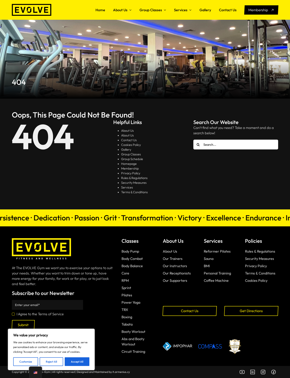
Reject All (51, 361)
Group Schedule (132, 159)
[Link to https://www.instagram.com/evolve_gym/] (263, 372)
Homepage (129, 164)
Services (127, 187)
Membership (130, 168)
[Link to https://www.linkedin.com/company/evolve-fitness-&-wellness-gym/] (252, 372)
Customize (25, 361)
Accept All (77, 361)
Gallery (126, 149)
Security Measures (134, 183)
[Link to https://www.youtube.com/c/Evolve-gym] (242, 372)
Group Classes (131, 154)
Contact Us (129, 140)
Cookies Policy (131, 145)
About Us (127, 131)
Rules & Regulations (134, 178)
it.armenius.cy (121, 372)
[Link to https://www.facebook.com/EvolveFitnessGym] (273, 372)
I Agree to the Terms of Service (40, 314)
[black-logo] (31, 5)
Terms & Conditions (134, 192)
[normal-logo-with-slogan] (41, 240)
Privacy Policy (130, 173)
